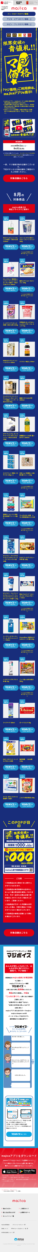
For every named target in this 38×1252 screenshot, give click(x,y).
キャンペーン (13, 1189)
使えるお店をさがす (9, 1212)
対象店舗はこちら (19, 178)
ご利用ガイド (24, 1208)
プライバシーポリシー (18, 1224)
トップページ (5, 1189)
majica (7, 3)
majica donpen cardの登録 (22, 1179)
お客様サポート (25, 1212)
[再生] (19, 128)
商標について (5, 1228)
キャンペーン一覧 (8, 1216)
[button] (33, 1060)
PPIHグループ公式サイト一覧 (18, 1228)
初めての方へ (7, 1208)
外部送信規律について (7, 1232)
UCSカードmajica (32, 2)
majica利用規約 (5, 1224)
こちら (24, 252)
